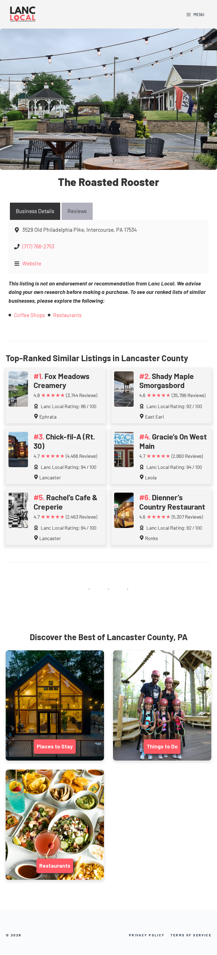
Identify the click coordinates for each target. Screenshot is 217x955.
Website (31, 263)
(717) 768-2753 (38, 246)
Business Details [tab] (35, 211)
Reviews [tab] (77, 211)
